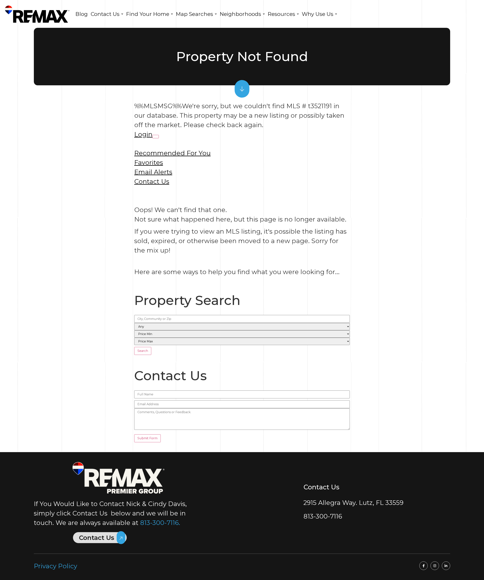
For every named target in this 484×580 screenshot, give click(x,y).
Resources (281, 14)
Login (143, 134)
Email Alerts (153, 172)
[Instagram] (434, 565)
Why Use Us (317, 14)
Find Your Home (147, 14)
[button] (107, 14)
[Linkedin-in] (446, 565)
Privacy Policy (55, 566)
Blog (81, 14)
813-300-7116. (160, 522)
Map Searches (194, 14)
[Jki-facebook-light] (423, 565)
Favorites (148, 162)
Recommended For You (172, 153)
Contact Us (151, 181)
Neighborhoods (240, 14)
